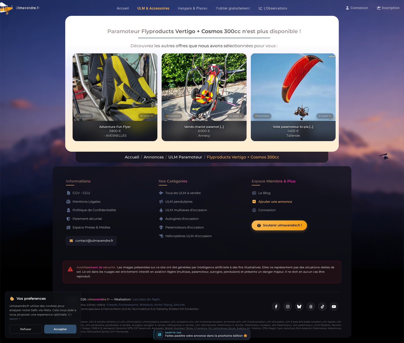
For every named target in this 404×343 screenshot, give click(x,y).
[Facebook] (276, 306)
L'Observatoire (275, 8)
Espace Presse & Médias (91, 227)
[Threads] (311, 306)
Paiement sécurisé (87, 219)
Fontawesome (128, 304)
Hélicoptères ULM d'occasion (188, 236)
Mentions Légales (86, 202)
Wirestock (146, 304)
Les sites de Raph (146, 299)
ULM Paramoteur (185, 157)
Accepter (60, 329)
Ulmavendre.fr (28, 8)
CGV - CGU (81, 193)
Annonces (154, 157)
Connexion (359, 8)
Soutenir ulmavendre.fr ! (282, 225)
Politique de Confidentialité (94, 210)
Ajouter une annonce (275, 202)
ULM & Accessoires (153, 8)
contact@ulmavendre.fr (94, 241)
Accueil (123, 8)
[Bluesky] (299, 306)
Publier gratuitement (233, 8)
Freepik (112, 304)
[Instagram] (287, 306)
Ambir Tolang (163, 304)
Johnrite (179, 304)
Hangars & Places (192, 8)
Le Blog (264, 193)
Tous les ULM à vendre (183, 193)
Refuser (25, 329)
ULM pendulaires (178, 202)
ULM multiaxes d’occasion (186, 210)
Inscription (390, 8)
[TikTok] (322, 306)
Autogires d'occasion (182, 219)
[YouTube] (334, 306)
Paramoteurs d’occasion (184, 227)
